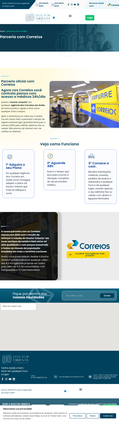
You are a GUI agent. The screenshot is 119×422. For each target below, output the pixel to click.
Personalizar (77, 416)
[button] (70, 16)
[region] (59, 413)
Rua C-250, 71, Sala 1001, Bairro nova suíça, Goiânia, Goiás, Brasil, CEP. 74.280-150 (105, 377)
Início (2, 31)
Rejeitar (93, 416)
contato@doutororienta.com (71, 377)
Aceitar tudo (108, 416)
